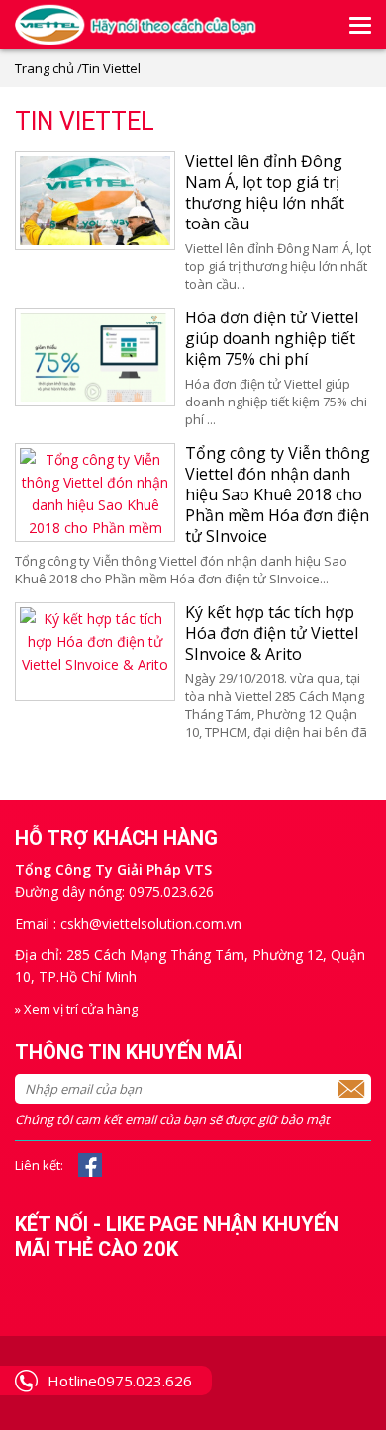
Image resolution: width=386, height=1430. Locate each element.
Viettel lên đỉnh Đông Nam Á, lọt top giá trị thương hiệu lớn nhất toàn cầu (264, 192)
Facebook (90, 1165)
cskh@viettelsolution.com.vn (150, 923)
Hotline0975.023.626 (120, 1380)
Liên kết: (39, 1165)
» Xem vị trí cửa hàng (76, 1009)
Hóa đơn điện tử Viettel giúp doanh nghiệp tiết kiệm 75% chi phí (271, 338)
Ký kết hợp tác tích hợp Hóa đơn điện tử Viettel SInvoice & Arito (271, 633)
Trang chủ (44, 68)
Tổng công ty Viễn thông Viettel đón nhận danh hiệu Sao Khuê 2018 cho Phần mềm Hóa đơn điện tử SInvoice (277, 494)
